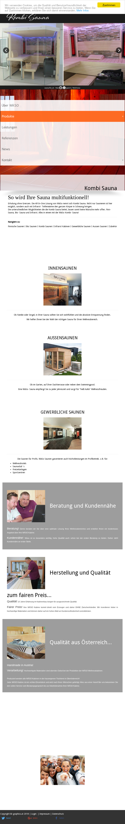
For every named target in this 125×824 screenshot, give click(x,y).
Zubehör (113, 226)
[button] (12, 818)
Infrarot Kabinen (62, 226)
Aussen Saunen (100, 226)
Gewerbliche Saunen (81, 226)
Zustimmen (109, 5)
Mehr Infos (83, 10)
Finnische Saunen (16, 226)
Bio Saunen (31, 226)
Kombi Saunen (45, 226)
